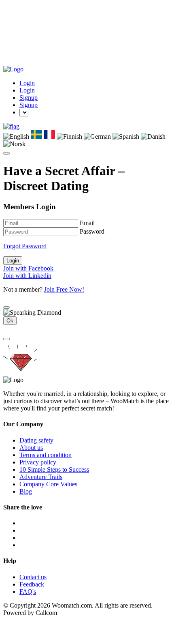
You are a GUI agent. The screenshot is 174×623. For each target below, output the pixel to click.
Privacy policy (37, 462)
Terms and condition (45, 454)
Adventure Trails (40, 476)
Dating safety (36, 440)
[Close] (6, 307)
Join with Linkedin (27, 275)
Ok (9, 321)
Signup (28, 97)
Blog (25, 491)
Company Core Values (48, 484)
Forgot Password (25, 246)
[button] (11, 126)
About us (31, 447)
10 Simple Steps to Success (54, 469)
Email (87, 222)
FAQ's (27, 591)
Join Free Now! (64, 289)
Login (27, 82)
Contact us (33, 577)
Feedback (31, 584)
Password (92, 231)
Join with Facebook (28, 268)
